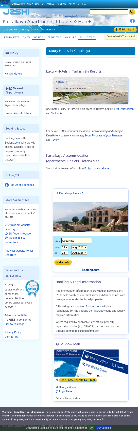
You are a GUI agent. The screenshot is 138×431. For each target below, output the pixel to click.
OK (91, 427)
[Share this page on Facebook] (132, 22)
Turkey (25, 29)
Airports (74, 4)
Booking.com (12, 142)
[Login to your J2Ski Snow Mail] (90, 363)
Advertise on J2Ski (16, 315)
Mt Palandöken (125, 109)
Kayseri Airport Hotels (18, 113)
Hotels (38, 37)
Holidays (61, 4)
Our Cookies (104, 427)
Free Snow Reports (78, 380)
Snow (26, 37)
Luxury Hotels (10, 29)
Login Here (65, 391)
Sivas (36, 29)
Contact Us (11, 336)
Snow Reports (35, 4)
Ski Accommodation (20, 233)
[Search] (132, 12)
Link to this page (14, 324)
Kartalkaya (11, 37)
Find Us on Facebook (21, 185)
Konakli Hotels (13, 73)
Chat (84, 4)
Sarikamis (56, 113)
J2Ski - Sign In (126, 29)
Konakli (60, 82)
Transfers (54, 37)
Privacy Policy (13, 332)
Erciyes (88, 168)
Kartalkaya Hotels (69, 193)
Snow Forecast (93, 135)
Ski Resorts (18, 4)
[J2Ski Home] (16, 14)
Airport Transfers (113, 135)
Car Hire (70, 37)
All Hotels (86, 37)
